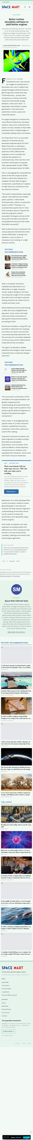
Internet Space (6, 989)
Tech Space (5, 985)
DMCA (29, 1043)
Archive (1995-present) (9, 995)
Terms (24, 1043)
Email (18, 561)
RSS (11, 1035)
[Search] (25, 7)
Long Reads (5, 992)
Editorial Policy (6, 1009)
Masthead (5, 1006)
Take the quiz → (11, 491)
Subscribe (6, 2)
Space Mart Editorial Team (12, 45)
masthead (17, 576)
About (4, 1003)
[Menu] (29, 7)
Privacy (17, 1043)
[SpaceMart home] (11, 7)
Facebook (12, 561)
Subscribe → (9, 1031)
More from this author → (16, 632)
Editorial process (26, 45)
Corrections (6, 1013)
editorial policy (21, 628)
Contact (4, 1016)
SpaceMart (5, 982)
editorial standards (5, 576)
